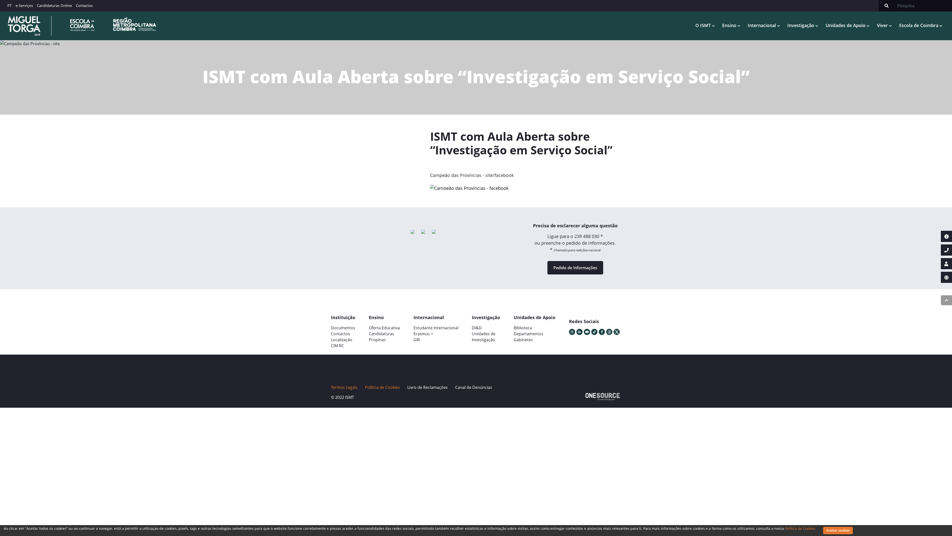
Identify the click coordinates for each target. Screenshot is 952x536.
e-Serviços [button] (24, 5)
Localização (341, 339)
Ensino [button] (730, 25)
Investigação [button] (801, 25)
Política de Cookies (800, 528)
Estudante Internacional (436, 328)
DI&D (477, 328)
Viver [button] (883, 25)
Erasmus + (423, 333)
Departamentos (528, 333)
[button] (444, 190)
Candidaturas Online (54, 5)
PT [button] (9, 5)
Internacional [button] (762, 25)
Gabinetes (523, 339)
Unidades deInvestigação (483, 336)
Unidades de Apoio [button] (846, 25)
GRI (417, 339)
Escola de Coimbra (919, 25)
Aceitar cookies (838, 530)
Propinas (377, 339)
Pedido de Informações (575, 267)
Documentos (343, 328)
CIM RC (337, 345)
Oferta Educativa (384, 328)
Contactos (84, 5)
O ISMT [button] (703, 25)
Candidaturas (381, 333)
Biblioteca (523, 328)
